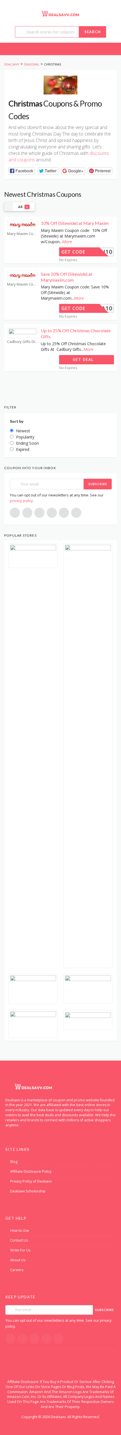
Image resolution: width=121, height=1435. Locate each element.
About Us (17, 1260)
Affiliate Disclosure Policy (30, 1171)
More (67, 241)
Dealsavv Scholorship (28, 1191)
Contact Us (19, 1240)
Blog (13, 1161)
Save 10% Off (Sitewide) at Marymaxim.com (66, 277)
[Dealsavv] (60, 13)
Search (92, 32)
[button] (21, 171)
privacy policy (21, 500)
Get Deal (84, 359)
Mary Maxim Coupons (22, 233)
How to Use (19, 1230)
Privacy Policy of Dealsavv (31, 1181)
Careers (16, 1269)
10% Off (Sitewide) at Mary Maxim (75, 223)
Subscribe (97, 484)
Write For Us (20, 1250)
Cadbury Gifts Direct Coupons (22, 341)
